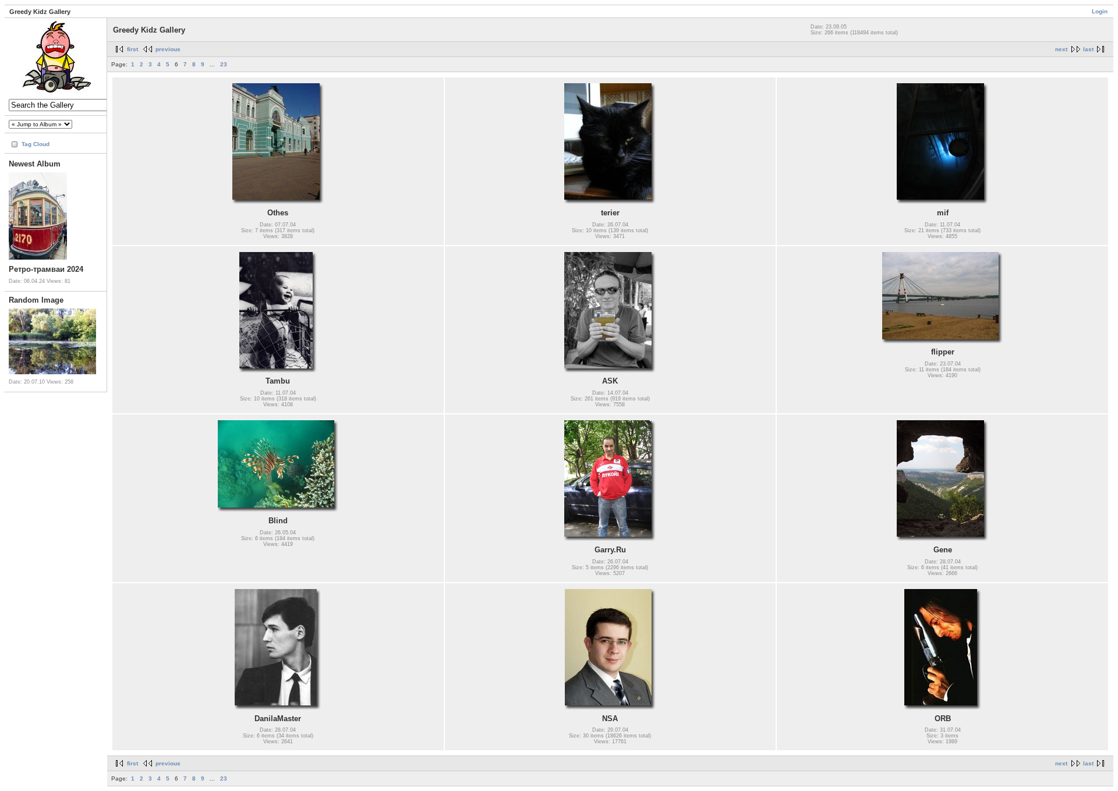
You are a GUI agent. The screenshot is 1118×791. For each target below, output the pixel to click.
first (132, 49)
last (1088, 49)
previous (168, 49)
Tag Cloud (35, 144)
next (1061, 49)
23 (223, 64)
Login (1100, 11)
